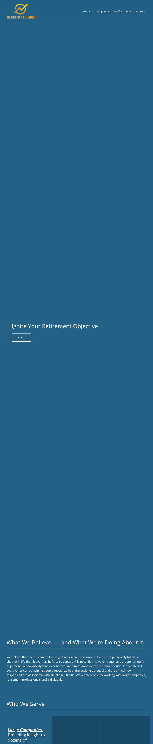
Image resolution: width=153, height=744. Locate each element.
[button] (141, 11)
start (21, 337)
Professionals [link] (122, 11)
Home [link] (87, 11)
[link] (21, 10)
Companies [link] (102, 11)
